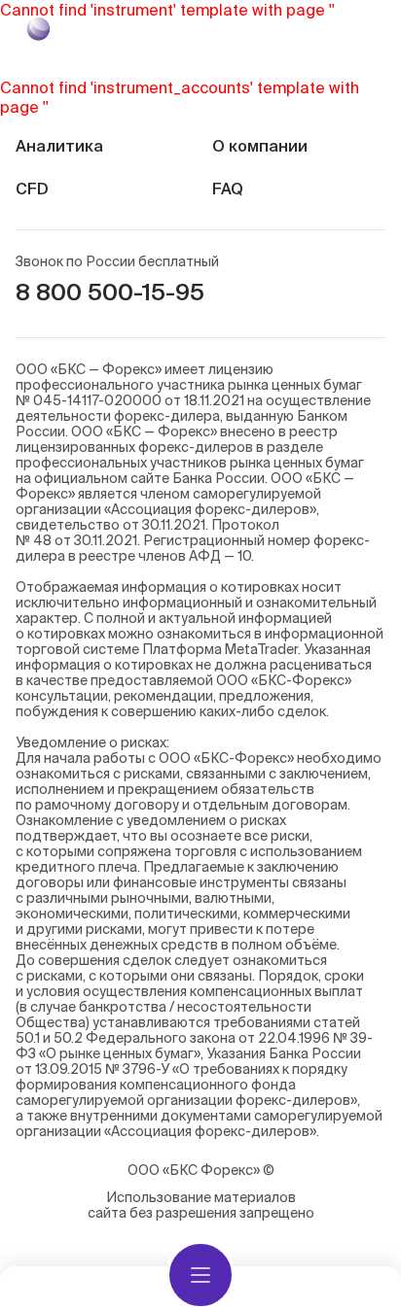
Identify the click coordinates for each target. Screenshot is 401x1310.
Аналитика (59, 146)
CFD (32, 188)
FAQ (227, 188)
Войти (345, 29)
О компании (260, 146)
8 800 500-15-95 (110, 292)
